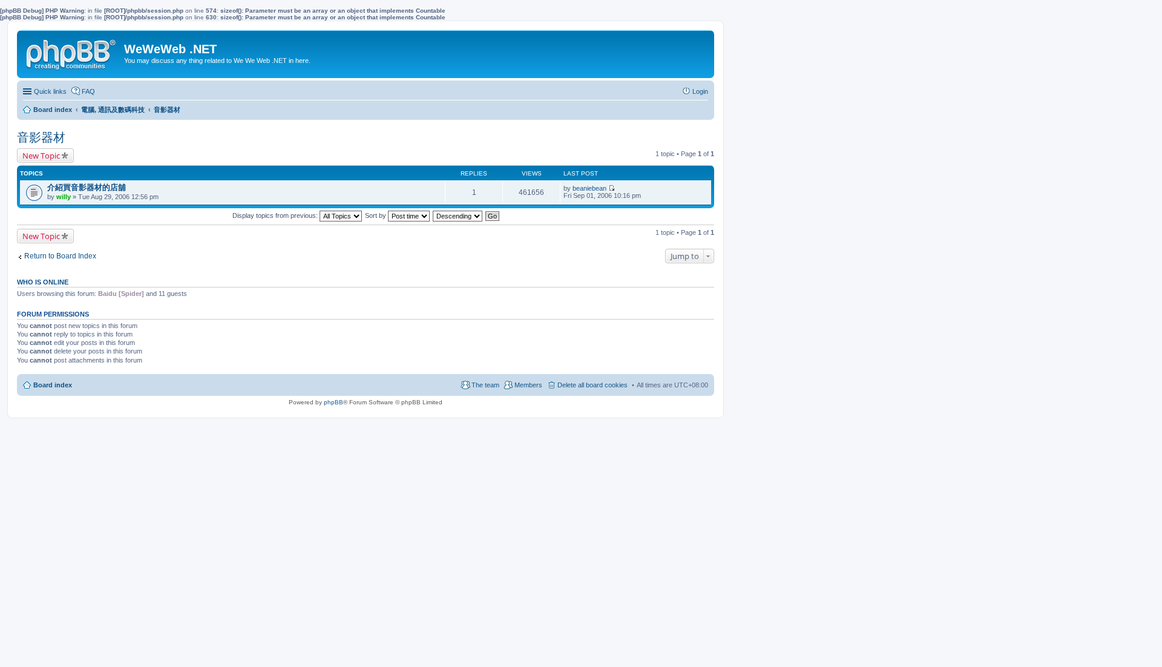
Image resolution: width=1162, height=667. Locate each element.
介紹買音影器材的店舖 (86, 187)
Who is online (42, 282)
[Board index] (72, 52)
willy (63, 196)
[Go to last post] (611, 188)
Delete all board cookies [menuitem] (592, 385)
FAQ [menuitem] (88, 91)
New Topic (41, 155)
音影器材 (41, 137)
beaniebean (589, 188)
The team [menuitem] (485, 385)
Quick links (50, 91)
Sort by (376, 215)
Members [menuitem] (528, 385)
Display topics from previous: (276, 215)
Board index (52, 385)
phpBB (333, 402)
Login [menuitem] (700, 91)
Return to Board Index (60, 256)
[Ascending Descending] (458, 215)
